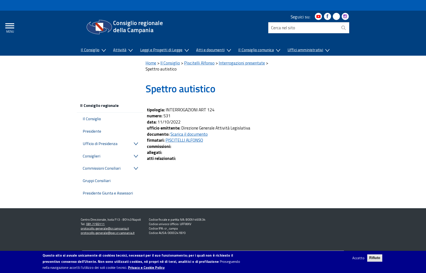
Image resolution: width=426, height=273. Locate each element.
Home (151, 63)
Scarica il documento (189, 134)
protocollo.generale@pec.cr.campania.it (107, 232)
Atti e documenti (210, 50)
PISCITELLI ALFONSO (184, 140)
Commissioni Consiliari (101, 168)
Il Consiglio (90, 50)
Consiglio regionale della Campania (138, 26)
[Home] (99, 27)
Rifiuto (374, 258)
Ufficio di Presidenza (100, 144)
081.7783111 (95, 224)
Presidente (92, 131)
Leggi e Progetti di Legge (161, 50)
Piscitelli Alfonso (199, 63)
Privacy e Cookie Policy (146, 267)
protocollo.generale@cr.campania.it (105, 228)
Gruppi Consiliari (96, 181)
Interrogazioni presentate (242, 63)
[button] (103, 50)
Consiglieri (91, 156)
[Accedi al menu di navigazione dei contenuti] (10, 27)
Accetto (358, 258)
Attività (119, 50)
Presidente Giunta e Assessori (108, 193)
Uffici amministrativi (305, 50)
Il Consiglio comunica (256, 50)
